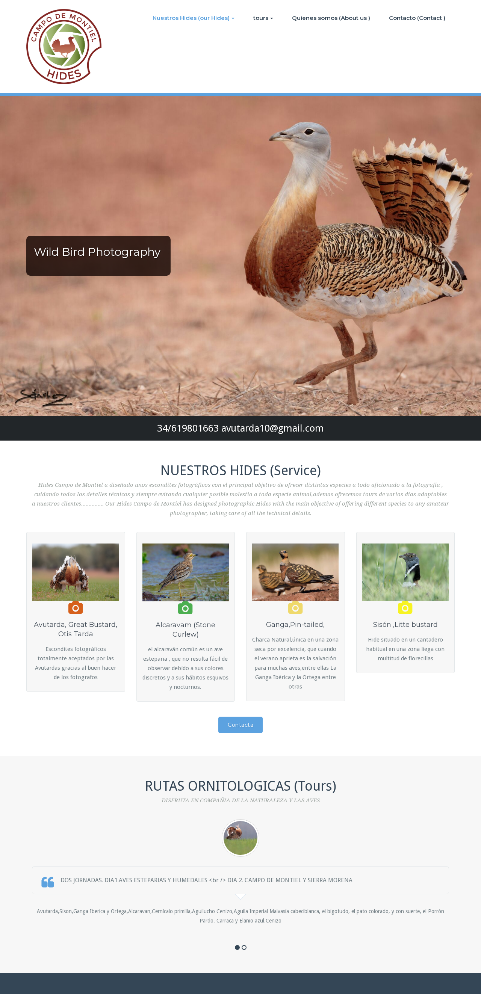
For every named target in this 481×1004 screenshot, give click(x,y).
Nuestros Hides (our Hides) (191, 17)
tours (260, 17)
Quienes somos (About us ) (331, 17)
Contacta (240, 725)
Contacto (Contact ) (417, 17)
